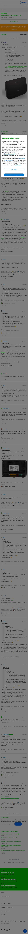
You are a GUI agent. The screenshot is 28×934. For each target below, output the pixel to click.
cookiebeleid (21, 158)
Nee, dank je (14, 169)
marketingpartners (9, 153)
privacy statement (8, 160)
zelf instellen (18, 164)
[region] (14, 155)
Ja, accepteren (14, 174)
